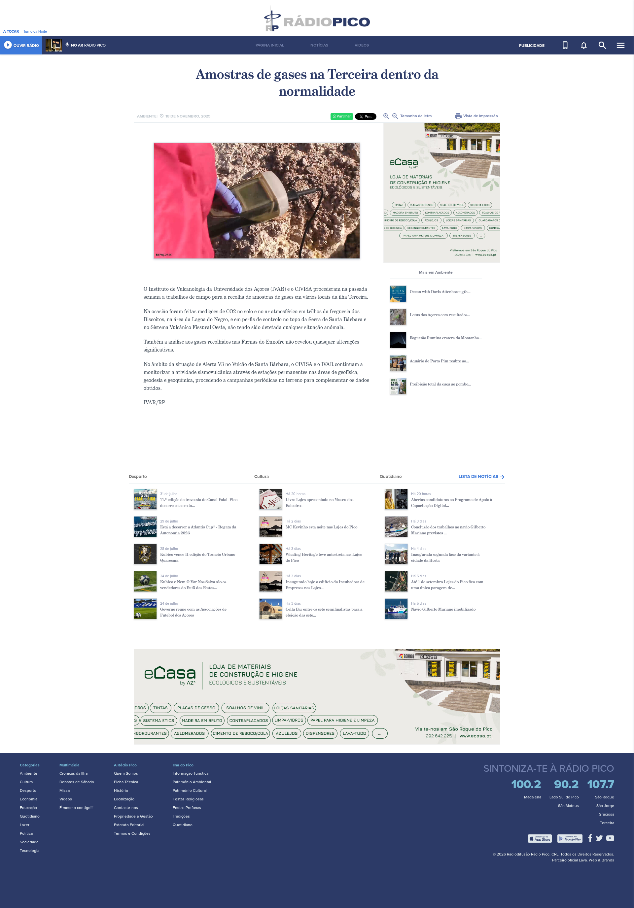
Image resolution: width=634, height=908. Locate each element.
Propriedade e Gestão (133, 816)
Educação (28, 807)
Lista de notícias (482, 476)
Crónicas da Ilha (73, 773)
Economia (28, 799)
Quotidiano (30, 816)
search (602, 45)
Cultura (26, 782)
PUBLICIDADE (532, 45)
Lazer (24, 825)
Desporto (28, 790)
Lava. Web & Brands (596, 860)
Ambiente (28, 773)
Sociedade (29, 842)
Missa (64, 790)
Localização (124, 799)
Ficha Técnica (126, 782)
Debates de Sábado (76, 782)
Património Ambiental (192, 782)
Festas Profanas (187, 807)
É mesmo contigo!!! (76, 807)
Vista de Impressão (476, 116)
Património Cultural (190, 790)
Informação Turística (190, 773)
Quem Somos (126, 773)
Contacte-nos (126, 807)
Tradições (181, 816)
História (121, 790)
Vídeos (65, 799)
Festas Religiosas (188, 799)
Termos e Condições (132, 833)
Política (26, 833)
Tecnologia (29, 850)
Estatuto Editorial (129, 825)
